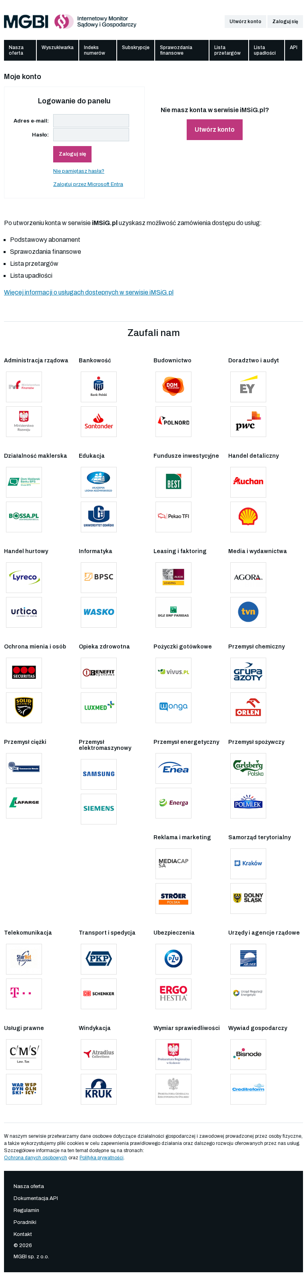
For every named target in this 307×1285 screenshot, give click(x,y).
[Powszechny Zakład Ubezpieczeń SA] (173, 959)
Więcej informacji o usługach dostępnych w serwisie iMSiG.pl (88, 292)
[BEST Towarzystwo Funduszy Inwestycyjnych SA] (173, 482)
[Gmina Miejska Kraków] (248, 863)
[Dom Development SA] (173, 387)
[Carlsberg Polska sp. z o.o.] (248, 768)
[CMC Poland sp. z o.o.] (24, 768)
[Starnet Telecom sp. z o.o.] (24, 959)
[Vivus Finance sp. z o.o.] (173, 673)
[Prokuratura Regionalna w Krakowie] (173, 1054)
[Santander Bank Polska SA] (99, 421)
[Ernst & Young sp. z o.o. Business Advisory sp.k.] (248, 387)
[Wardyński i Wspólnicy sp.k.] (24, 1089)
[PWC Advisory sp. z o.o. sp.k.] (248, 421)
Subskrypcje (136, 47)
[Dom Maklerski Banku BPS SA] (24, 482)
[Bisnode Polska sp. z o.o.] (248, 1054)
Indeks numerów (94, 50)
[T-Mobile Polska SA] (24, 994)
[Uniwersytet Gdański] (99, 517)
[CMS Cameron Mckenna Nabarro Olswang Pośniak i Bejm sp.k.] (24, 1054)
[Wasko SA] (99, 612)
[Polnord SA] (173, 421)
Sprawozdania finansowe (176, 50)
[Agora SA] (248, 577)
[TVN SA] (248, 612)
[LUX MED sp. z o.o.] (99, 707)
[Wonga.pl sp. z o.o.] (173, 707)
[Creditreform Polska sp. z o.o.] (248, 1089)
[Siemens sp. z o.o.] (99, 809)
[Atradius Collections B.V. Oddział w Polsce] (99, 1054)
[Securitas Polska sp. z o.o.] (24, 673)
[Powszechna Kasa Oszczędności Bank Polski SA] (99, 387)
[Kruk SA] (99, 1089)
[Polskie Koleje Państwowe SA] (99, 959)
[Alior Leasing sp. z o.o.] (173, 577)
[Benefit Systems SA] (99, 673)
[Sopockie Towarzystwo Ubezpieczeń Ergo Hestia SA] (173, 994)
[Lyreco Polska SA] (24, 577)
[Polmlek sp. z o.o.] (248, 803)
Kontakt (23, 1234)
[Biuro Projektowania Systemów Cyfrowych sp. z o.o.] (99, 577)
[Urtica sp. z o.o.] (24, 612)
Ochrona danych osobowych (35, 1157)
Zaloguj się (285, 21)
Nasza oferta (16, 50)
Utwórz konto (245, 21)
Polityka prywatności (102, 1157)
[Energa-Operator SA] (173, 803)
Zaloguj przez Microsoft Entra (88, 184)
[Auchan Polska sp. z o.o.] (248, 482)
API (293, 47)
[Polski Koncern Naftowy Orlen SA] (248, 707)
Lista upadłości (265, 50)
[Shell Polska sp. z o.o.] (248, 517)
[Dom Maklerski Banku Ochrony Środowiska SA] (24, 517)
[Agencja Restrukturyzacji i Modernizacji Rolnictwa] (248, 959)
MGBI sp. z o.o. (31, 1256)
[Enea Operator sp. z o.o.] (173, 768)
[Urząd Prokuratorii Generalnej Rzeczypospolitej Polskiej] (173, 1089)
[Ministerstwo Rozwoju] (24, 421)
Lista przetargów (227, 50)
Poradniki (25, 1222)
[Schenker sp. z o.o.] (99, 994)
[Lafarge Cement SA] (24, 803)
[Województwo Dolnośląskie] (248, 898)
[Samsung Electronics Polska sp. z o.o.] (99, 774)
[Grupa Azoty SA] (248, 673)
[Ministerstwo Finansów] (24, 387)
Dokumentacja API (36, 1198)
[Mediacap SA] (173, 863)
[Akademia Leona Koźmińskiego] (99, 482)
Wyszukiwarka (58, 47)
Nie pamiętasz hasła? (78, 171)
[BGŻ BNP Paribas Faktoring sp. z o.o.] (173, 612)
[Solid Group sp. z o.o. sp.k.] (24, 707)
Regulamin (26, 1210)
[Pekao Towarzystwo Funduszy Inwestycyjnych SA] (173, 517)
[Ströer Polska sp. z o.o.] (173, 898)
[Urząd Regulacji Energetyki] (248, 994)
